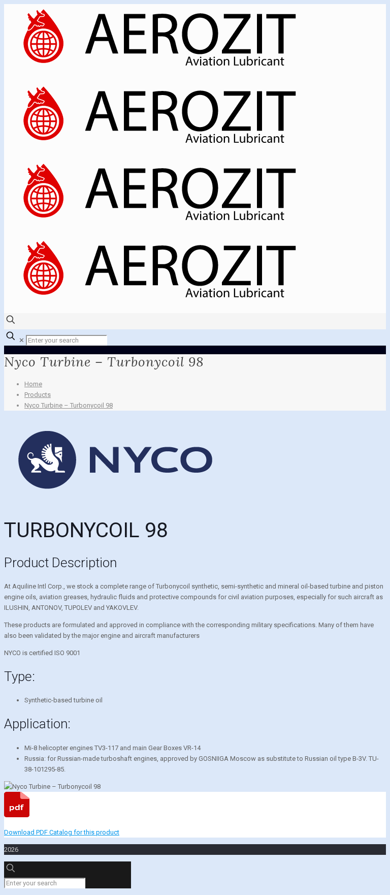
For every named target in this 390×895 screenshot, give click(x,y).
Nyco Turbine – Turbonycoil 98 (68, 405)
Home (33, 384)
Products (37, 394)
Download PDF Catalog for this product (61, 832)
